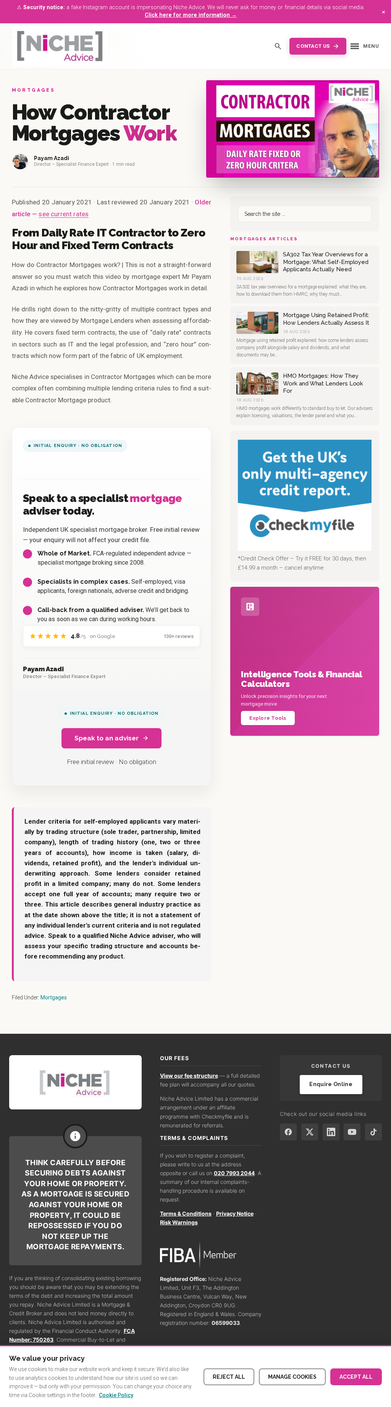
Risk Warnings (179, 1222)
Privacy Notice (235, 1213)
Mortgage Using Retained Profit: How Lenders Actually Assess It (326, 319)
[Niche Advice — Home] (60, 46)
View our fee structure (189, 1075)
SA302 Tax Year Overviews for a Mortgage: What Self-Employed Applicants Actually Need (325, 262)
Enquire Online (330, 1084)
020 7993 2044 (234, 1173)
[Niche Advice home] (75, 1082)
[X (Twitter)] (309, 1132)
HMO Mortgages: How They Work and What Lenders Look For (323, 383)
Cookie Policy (116, 1395)
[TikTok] (373, 1132)
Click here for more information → (191, 15)
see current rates (64, 214)
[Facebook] (288, 1132)
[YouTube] (352, 1132)
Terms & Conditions (186, 1213)
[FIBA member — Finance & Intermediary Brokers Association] (211, 1255)
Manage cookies (292, 1377)
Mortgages (53, 997)
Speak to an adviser (106, 738)
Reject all (229, 1377)
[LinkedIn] (331, 1132)
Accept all (356, 1377)
